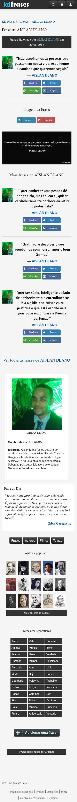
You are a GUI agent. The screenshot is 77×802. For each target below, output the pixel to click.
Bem (49, 647)
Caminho (34, 693)
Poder (49, 674)
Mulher (33, 660)
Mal (48, 667)
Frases (15, 540)
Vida (31, 641)
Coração (16, 660)
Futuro (15, 713)
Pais (14, 707)
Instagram (52, 791)
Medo (14, 674)
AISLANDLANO (48, 39)
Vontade (51, 713)
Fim (13, 700)
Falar (32, 700)
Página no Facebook (21, 791)
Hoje (31, 674)
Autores (30, 540)
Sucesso (51, 707)
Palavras (34, 680)
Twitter (40, 791)
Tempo (15, 654)
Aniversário (35, 713)
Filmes (44, 540)
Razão (15, 693)
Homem (51, 641)
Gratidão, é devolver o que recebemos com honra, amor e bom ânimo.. (42, 249)
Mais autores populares (36, 612)
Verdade (51, 654)
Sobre (64, 791)
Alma (32, 667)
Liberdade (17, 680)
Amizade (16, 667)
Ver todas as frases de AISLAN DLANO (36, 360)
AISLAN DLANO (44, 75)
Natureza (51, 687)
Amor (14, 641)
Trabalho (51, 680)
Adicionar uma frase (40, 732)
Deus (32, 654)
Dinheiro (16, 687)
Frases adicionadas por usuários (36, 751)
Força (32, 687)
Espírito (51, 700)
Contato (53, 798)
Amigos (16, 647)
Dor (48, 693)
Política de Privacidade (33, 798)
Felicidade (52, 660)
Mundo (33, 647)
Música (33, 707)
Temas (57, 540)
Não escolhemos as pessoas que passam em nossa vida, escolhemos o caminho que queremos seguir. (42, 63)
